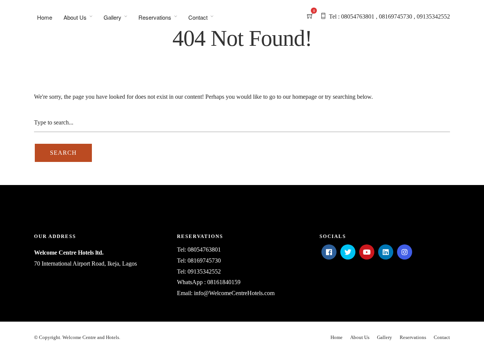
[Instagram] (404, 252)
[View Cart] (310, 16)
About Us (75, 17)
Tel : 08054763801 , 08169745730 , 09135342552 (389, 16)
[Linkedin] (385, 252)
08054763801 (204, 249)
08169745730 (204, 260)
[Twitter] (347, 252)
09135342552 (204, 271)
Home (44, 17)
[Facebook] (329, 252)
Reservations (154, 17)
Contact (198, 17)
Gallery (112, 17)
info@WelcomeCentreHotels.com (234, 293)
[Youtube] (366, 252)
